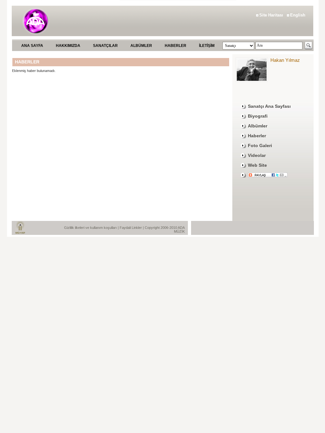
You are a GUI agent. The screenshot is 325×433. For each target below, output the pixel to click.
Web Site (257, 165)
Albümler (257, 125)
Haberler (257, 135)
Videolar (257, 155)
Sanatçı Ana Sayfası (269, 106)
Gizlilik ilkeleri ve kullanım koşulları (91, 227)
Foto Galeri (260, 145)
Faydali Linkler (131, 227)
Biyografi (258, 116)
